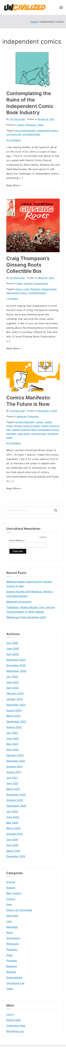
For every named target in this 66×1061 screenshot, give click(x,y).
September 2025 (16, 670)
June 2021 (12, 783)
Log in (10, 1014)
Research (11, 966)
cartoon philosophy (25, 422)
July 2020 (12, 811)
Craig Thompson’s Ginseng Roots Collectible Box (28, 264)
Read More (12, 185)
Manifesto (22, 416)
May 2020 (12, 822)
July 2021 (12, 777)
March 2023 (13, 715)
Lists (9, 921)
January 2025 (14, 699)
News (19, 283)
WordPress (32, 1055)
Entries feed (13, 1019)
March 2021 (13, 788)
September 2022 (16, 721)
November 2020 (16, 794)
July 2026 (12, 642)
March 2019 (13, 850)
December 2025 (15, 659)
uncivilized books (31, 134)
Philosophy (31, 125)
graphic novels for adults (27, 426)
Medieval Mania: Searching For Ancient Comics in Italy (29, 584)
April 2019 (12, 845)
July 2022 (12, 732)
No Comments (13, 140)
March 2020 (13, 828)
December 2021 (15, 760)
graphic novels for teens (24, 429)
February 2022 (15, 755)
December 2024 (15, 704)
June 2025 (12, 682)
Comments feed (15, 1025)
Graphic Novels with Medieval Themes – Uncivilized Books (30, 594)
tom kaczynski (13, 134)
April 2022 (12, 749)
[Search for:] (33, 510)
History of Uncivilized (19, 910)
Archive (10, 881)
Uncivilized (30, 1051)
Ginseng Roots (49, 289)
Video (41, 125)
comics (18, 289)
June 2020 (12, 817)
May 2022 (12, 743)
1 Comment (12, 298)
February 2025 (15, 693)
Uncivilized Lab (15, 983)
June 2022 (12, 738)
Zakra (53, 1051)
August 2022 (14, 727)
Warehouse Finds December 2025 (26, 617)
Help (9, 904)
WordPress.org (15, 1031)
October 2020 (14, 800)
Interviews (12, 915)
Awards (10, 887)
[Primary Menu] (61, 7)
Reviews (11, 971)
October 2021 (14, 766)
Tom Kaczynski (17, 119)
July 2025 (12, 676)
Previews (28, 283)
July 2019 (12, 839)
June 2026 (12, 648)
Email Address (17, 540)
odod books (24, 433)
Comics (20, 125)
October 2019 (14, 833)
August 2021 (13, 772)
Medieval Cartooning (18, 601)
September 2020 (16, 805)
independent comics (47, 130)
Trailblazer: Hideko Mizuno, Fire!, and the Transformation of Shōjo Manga (30, 609)
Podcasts (11, 949)
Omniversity (13, 938)
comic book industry (25, 130)
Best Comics (13, 893)
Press (9, 955)
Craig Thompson (31, 289)
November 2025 (16, 665)
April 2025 (12, 687)
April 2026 (12, 654)
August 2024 (14, 710)
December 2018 (15, 856)
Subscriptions (41, 283)
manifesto (11, 433)
